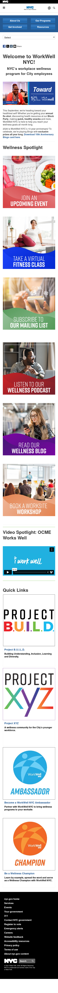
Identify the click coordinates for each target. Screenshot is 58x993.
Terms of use (11, 949)
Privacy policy (11, 945)
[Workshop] (29, 489)
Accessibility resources (16, 941)
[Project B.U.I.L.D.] (29, 620)
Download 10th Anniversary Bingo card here (28, 136)
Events (8, 907)
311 (6, 915)
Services (9, 903)
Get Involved (15, 27)
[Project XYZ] (29, 694)
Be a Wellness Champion (19, 873)
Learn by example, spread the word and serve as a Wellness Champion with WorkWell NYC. (28, 879)
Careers (8, 932)
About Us (15, 20)
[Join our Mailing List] (29, 303)
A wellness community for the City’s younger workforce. (28, 729)
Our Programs (43, 20)
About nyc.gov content (16, 953)
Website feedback (13, 936)
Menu (5, 8)
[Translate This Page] (49, 8)
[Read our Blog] (29, 428)
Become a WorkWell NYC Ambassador (27, 802)
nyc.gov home (11, 898)
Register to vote (12, 924)
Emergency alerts (13, 928)
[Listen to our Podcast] (29, 368)
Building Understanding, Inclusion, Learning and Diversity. (28, 655)
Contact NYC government (18, 920)
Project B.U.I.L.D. (14, 649)
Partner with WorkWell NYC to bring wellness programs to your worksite (28, 808)
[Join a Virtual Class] (29, 242)
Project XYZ (11, 723)
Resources (43, 27)
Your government (13, 911)
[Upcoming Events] (29, 181)
